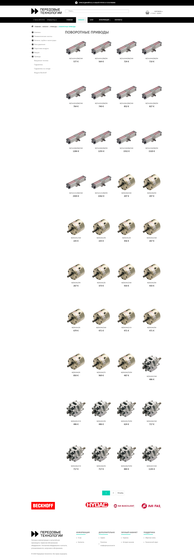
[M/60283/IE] (76, 317)
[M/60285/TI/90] (126, 408)
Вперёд (120, 493)
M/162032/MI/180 (76, 58)
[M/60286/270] (76, 453)
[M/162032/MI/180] (76, 48)
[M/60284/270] (126, 317)
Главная (69, 20)
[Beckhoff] (43, 506)
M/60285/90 (101, 421)
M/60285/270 (76, 421)
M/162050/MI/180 (76, 103)
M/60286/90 (101, 466)
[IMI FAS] (151, 506)
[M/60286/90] (101, 453)
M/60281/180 (76, 238)
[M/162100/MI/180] (126, 137)
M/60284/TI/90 (126, 372)
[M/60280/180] (126, 182)
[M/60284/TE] (101, 362)
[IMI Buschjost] (124, 506)
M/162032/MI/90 (101, 58)
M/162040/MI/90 (152, 58)
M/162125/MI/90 (101, 193)
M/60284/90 (151, 328)
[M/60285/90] (101, 408)
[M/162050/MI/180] (76, 93)
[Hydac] (97, 505)
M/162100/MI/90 (152, 148)
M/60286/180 (152, 421)
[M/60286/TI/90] (126, 453)
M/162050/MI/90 (101, 103)
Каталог (81, 20)
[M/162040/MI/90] (152, 48)
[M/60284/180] (101, 317)
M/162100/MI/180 (126, 148)
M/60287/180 (152, 466)
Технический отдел (151, 542)
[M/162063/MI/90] (152, 93)
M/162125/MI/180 (76, 193)
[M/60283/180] (126, 272)
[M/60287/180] (152, 453)
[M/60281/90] (101, 227)
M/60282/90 (75, 283)
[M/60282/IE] (101, 272)
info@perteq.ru (52, 20)
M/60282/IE (101, 283)
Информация (104, 20)
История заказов (128, 542)
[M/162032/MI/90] (101, 48)
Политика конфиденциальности (107, 543)
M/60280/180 (126, 193)
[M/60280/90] (152, 182)
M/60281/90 (101, 238)
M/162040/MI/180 (126, 58)
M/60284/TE (101, 372)
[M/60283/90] (152, 272)
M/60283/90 (151, 283)
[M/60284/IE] (76, 362)
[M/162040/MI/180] (126, 48)
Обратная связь (150, 538)
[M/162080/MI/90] (101, 137)
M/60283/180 (126, 283)
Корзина (125, 538)
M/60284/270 (126, 328)
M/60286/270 (76, 466)
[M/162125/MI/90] (101, 182)
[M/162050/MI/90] (101, 93)
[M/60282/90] (76, 272)
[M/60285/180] (152, 364)
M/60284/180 (101, 328)
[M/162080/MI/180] (76, 137)
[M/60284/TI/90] (126, 362)
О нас (80, 538)
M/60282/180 (152, 238)
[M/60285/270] (76, 408)
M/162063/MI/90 (152, 103)
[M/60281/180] (76, 227)
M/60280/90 (151, 193)
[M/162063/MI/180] (126, 93)
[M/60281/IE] (126, 227)
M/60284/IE (76, 372)
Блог (91, 20)
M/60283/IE (76, 328)
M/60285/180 (152, 376)
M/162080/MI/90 (101, 148)
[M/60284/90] (152, 317)
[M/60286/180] (152, 408)
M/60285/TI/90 (126, 421)
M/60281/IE (126, 238)
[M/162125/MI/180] (76, 182)
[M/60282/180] (152, 227)
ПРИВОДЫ (53, 27)
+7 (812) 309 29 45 (39, 20)
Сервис (102, 538)
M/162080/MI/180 (76, 148)
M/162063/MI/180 (126, 103)
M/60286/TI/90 (126, 466)
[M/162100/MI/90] (152, 137)
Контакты (118, 20)
